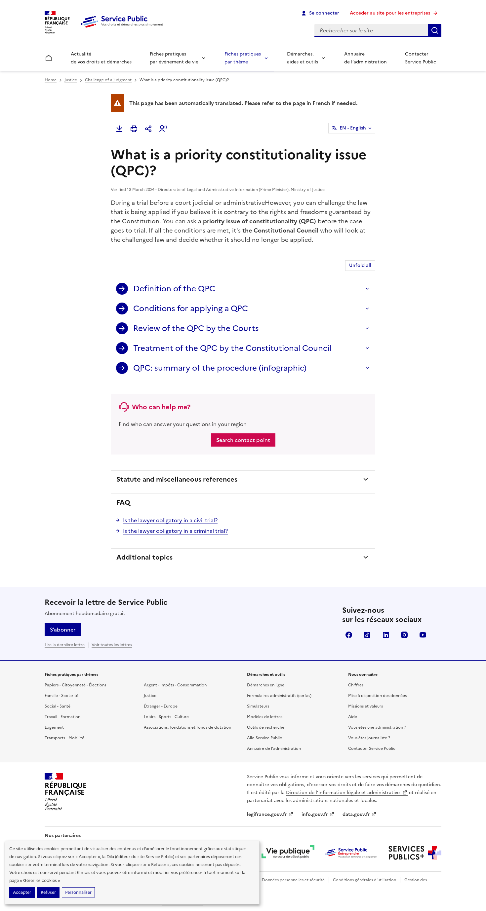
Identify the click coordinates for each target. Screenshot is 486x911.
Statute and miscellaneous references (176, 479)
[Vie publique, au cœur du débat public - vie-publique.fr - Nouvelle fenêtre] (288, 853)
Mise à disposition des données (377, 696)
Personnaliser (78, 892)
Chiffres (355, 685)
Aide (352, 717)
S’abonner (62, 630)
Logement (54, 727)
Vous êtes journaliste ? (369, 738)
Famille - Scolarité (61, 696)
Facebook (348, 634)
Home (51, 80)
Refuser (48, 892)
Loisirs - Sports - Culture (166, 717)
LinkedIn (385, 634)
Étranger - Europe (161, 706)
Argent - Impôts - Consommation (175, 685)
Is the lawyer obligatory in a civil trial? (170, 520)
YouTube (422, 634)
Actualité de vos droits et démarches (101, 58)
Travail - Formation (62, 717)
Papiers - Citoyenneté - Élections (75, 685)
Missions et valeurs (365, 706)
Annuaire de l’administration (365, 58)
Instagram (404, 634)
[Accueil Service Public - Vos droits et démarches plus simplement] (123, 28)
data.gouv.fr (356, 814)
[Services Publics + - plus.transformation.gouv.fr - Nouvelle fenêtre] (414, 853)
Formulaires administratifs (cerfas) (279, 696)
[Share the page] (148, 129)
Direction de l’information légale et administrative (343, 792)
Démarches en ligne (265, 685)
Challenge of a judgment (108, 80)
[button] (163, 129)
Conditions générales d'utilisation (364, 880)
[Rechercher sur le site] (434, 30)
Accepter (22, 892)
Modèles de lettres (264, 717)
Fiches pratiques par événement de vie (174, 58)
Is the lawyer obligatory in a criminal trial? (175, 531)
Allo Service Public (264, 738)
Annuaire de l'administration (274, 748)
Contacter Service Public (420, 58)
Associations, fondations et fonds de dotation (187, 727)
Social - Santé (57, 706)
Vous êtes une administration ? (377, 727)
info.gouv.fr (315, 814)
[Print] (134, 129)
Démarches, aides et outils (302, 58)
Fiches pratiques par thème (242, 58)
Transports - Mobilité (64, 738)
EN (353, 128)
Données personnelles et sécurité (293, 880)
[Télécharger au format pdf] (119, 129)
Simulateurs (258, 706)
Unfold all (360, 265)
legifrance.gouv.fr (267, 814)
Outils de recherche (265, 727)
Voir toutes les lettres (112, 645)
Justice (70, 80)
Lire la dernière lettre (65, 645)
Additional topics (144, 557)
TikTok (367, 634)
